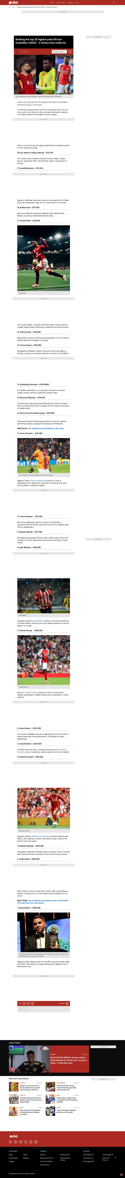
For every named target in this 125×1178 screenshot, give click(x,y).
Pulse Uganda (87, 1161)
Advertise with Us (45, 1158)
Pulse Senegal (106, 1154)
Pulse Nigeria (87, 1154)
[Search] (114, 2)
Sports (77, 2)
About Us (43, 1154)
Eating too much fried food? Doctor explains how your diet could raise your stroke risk (30, 1088)
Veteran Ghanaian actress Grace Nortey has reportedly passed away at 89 (66, 1088)
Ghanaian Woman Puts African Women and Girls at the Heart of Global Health (31, 1100)
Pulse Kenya (87, 1158)
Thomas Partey (30, 692)
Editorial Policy (65, 1154)
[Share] (70, 51)
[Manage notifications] (121, 1174)
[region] (62, 1074)
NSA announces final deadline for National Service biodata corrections (30, 1112)
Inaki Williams (37, 621)
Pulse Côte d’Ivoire (105, 1159)
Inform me (22, 1009)
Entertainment (61, 2)
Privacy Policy (44, 1165)
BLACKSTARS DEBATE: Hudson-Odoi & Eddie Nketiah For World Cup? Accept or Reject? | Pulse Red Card (68, 1060)
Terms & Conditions (46, 1161)
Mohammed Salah (39, 836)
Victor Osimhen (36, 481)
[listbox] (62, 1074)
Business (26, 1158)
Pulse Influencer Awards (65, 1159)
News (52, 2)
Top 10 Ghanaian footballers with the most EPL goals (66, 1111)
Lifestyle (70, 2)
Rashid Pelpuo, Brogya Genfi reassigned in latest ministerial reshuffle (67, 1100)
